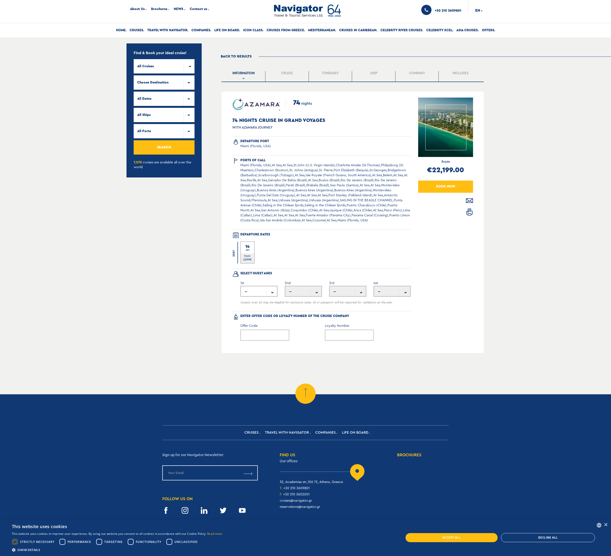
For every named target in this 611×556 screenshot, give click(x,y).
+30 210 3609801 (296, 488)
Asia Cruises (467, 30)
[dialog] (305, 537)
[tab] (244, 76)
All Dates (144, 98)
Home (121, 30)
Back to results (236, 56)
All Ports (144, 131)
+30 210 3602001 (296, 494)
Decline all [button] (548, 537)
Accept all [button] (451, 537)
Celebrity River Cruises (401, 30)
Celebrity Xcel (439, 30)
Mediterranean (321, 30)
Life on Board (226, 30)
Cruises (136, 30)
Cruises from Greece (285, 30)
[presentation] (243, 76)
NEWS (178, 9)
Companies (200, 30)
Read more (214, 534)
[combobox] (164, 66)
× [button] (605, 525)
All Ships (144, 115)
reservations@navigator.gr (300, 507)
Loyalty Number (337, 325)
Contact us (198, 9)
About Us (137, 9)
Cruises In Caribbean (357, 30)
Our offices (289, 461)
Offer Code (249, 325)
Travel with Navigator (167, 30)
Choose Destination (153, 82)
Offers (488, 30)
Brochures (159, 9)
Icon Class (253, 30)
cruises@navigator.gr (296, 500)
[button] (117, 549)
